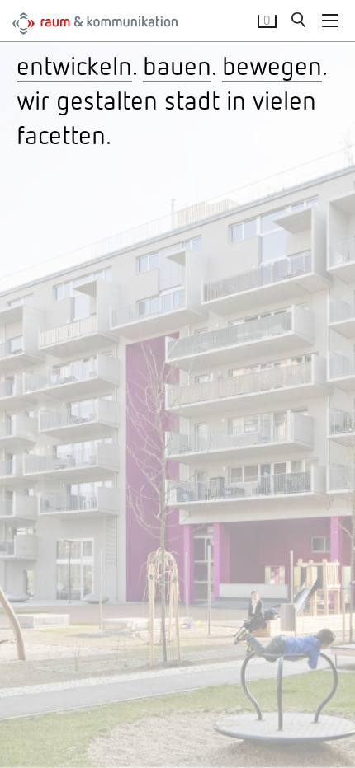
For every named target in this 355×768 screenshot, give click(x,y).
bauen (177, 65)
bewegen (272, 65)
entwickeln (74, 65)
